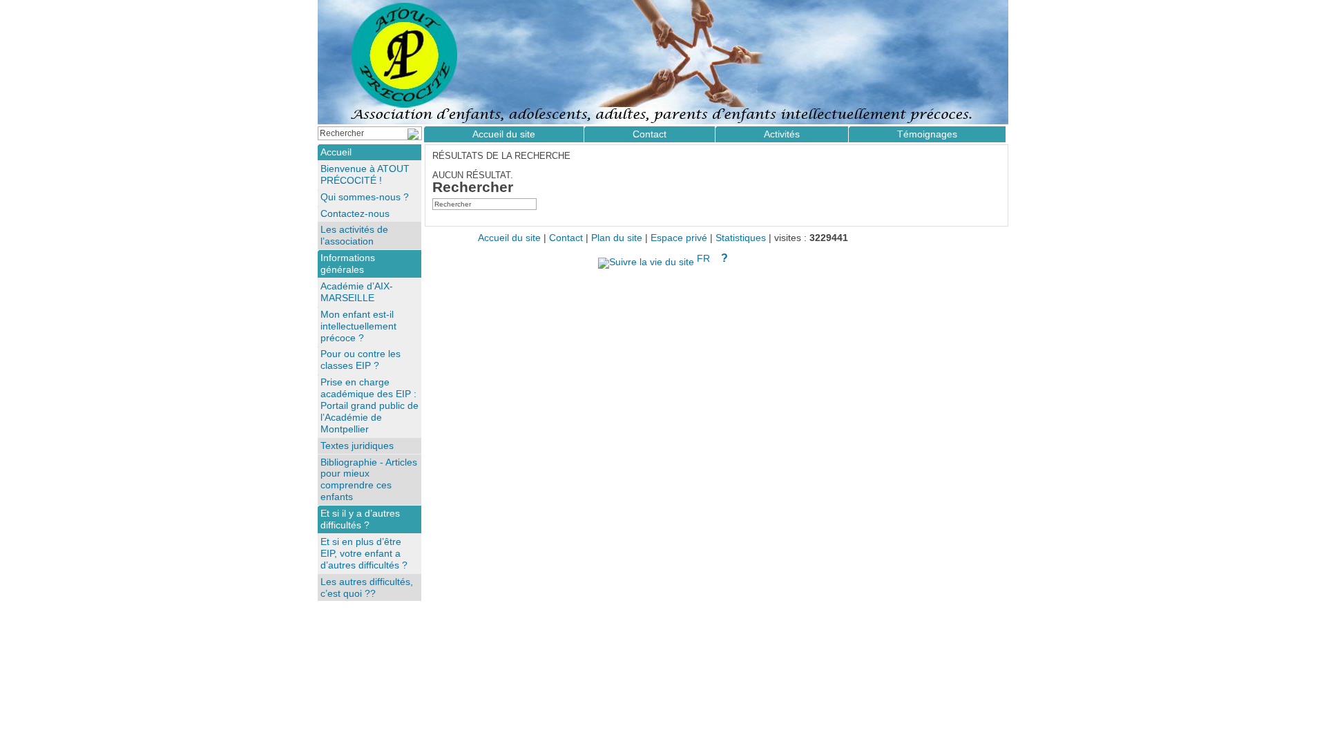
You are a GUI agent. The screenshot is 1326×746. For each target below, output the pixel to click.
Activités (782, 134)
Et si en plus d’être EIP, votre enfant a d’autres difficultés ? (363, 553)
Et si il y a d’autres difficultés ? (360, 519)
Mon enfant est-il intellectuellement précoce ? (358, 326)
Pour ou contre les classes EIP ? (360, 359)
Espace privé (679, 238)
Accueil (336, 151)
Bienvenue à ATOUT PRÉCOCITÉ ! (365, 174)
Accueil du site (503, 134)
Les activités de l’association (354, 235)
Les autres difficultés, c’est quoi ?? (366, 587)
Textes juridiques (357, 445)
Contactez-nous (355, 213)
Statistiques (740, 238)
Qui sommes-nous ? (364, 196)
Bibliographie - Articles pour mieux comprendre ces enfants (368, 480)
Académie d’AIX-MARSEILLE (356, 291)
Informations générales (347, 263)
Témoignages (927, 134)
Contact (649, 134)
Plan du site (616, 238)
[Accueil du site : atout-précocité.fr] (663, 62)
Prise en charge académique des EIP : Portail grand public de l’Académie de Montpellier (369, 405)
